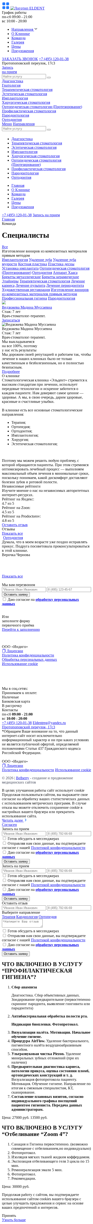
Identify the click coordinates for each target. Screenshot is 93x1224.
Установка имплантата (20, 268)
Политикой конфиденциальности (58, 848)
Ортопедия (48, 917)
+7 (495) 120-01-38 (54, 59)
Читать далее (13, 820)
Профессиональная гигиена (24, 298)
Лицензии (14, 651)
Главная (17, 185)
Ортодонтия (12, 120)
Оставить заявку (16, 594)
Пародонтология (15, 115)
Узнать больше (14, 1220)
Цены (16, 46)
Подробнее (11, 372)
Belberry (22, 676)
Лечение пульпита (30, 285)
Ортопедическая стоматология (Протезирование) (42, 107)
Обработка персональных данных (29, 659)
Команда (18, 38)
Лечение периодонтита (65, 285)
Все (5, 247)
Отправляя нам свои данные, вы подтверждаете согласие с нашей (44, 845)
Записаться (11, 320)
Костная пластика (32, 264)
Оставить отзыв (15, 525)
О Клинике (20, 34)
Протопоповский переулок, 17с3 (28, 727)
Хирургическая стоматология (26, 102)
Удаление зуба (40, 260)
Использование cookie (20, 664)
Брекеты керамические (60, 277)
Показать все (12, 533)
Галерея (17, 42)
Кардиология (27, 917)
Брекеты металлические (21, 277)
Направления (22, 29)
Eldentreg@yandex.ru (49, 723)
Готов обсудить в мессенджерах (33, 839)
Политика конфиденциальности (28, 655)
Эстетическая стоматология (24, 94)
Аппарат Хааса (65, 273)
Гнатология (11, 85)
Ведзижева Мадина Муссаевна (27, 307)
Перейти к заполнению (21, 629)
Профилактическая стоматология (29, 111)
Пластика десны (61, 264)
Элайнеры (10, 281)
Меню (7, 124)
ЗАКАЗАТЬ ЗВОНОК (20, 59)
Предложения (22, 51)
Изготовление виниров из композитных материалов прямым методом (45, 292)
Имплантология (15, 98)
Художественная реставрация (26, 290)
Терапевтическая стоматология (27, 90)
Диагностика (12, 81)
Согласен (9, 825)
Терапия (8, 917)
